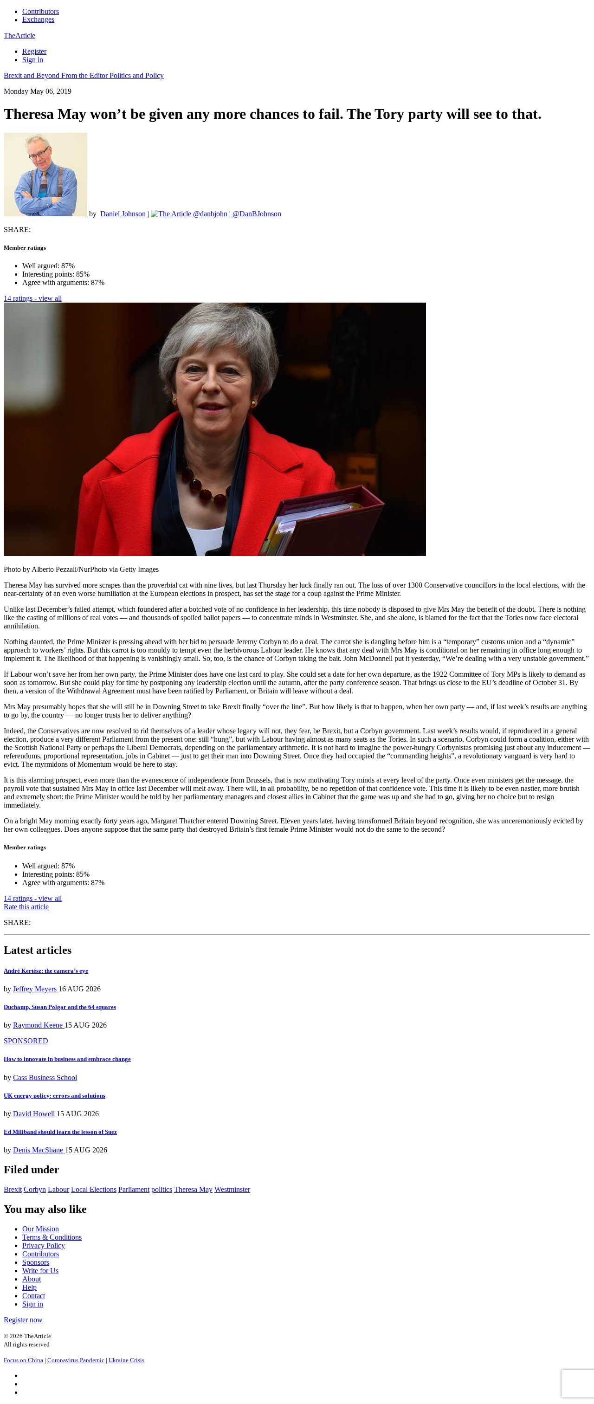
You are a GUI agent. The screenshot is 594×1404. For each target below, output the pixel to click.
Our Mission (40, 1229)
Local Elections (93, 1189)
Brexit (13, 1189)
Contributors (40, 11)
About (31, 1279)
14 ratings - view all (33, 298)
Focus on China (23, 1360)
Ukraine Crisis (126, 1360)
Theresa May (193, 1189)
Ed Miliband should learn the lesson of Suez (60, 1131)
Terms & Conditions (52, 1237)
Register (34, 51)
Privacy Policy (43, 1245)
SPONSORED (26, 1041)
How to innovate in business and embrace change (67, 1058)
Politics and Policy (137, 75)
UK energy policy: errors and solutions (54, 1095)
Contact (33, 1296)
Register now (23, 1320)
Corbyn (35, 1189)
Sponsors (35, 1262)
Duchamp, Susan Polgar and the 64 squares (60, 1006)
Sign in (32, 60)
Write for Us (40, 1271)
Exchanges (38, 19)
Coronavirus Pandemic (75, 1360)
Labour (58, 1189)
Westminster (232, 1189)
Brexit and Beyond (32, 75)
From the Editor (85, 75)
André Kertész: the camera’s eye (46, 970)
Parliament (133, 1189)
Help (29, 1287)
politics (161, 1189)
